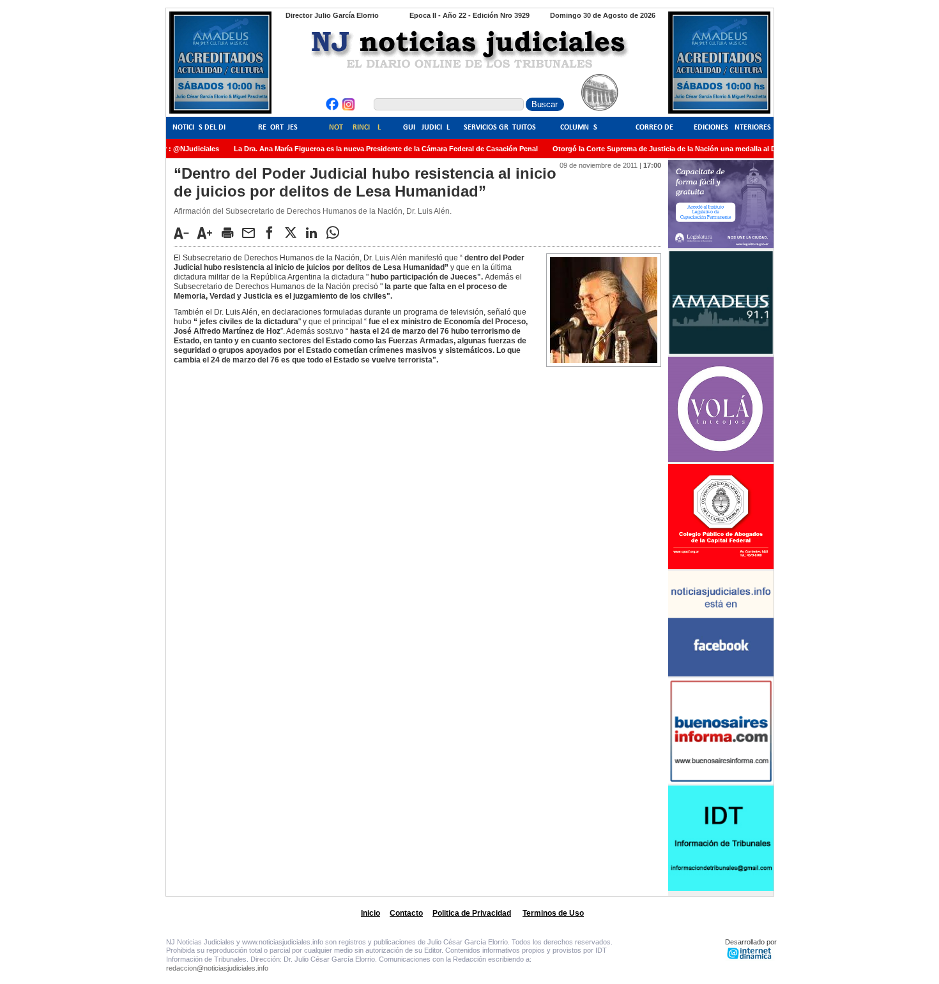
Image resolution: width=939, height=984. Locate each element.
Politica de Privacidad (471, 913)
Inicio (370, 913)
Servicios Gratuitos (500, 127)
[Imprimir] (230, 232)
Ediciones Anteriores (732, 127)
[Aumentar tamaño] (208, 233)
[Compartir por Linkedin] (314, 232)
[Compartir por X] (293, 232)
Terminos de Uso (553, 913)
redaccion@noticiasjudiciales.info (217, 968)
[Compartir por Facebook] (272, 232)
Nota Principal (355, 127)
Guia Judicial (426, 127)
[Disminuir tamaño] (184, 233)
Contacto (406, 913)
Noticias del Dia (201, 127)
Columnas (578, 127)
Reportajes (278, 127)
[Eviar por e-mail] (251, 232)
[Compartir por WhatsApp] (336, 232)
